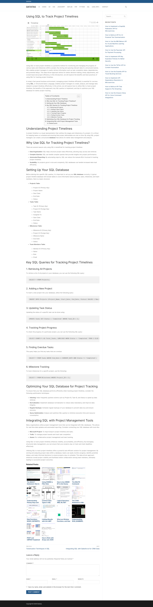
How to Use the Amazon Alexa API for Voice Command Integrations (115, 95)
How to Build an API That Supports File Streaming (113, 88)
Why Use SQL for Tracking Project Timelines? (61, 101)
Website (81, 579)
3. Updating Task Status (57, 111)
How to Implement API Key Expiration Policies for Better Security (114, 59)
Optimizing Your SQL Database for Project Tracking (63, 119)
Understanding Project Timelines (56, 99)
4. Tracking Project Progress (58, 113)
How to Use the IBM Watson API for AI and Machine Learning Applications (116, 43)
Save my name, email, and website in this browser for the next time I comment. (54, 587)
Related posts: (53, 123)
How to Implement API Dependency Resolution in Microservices (114, 80)
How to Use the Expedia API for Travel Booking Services (116, 73)
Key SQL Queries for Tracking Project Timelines (62, 105)
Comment (30, 563)
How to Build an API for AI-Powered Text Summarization (115, 36)
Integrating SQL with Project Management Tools (62, 121)
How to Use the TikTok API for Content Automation (115, 66)
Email (54, 579)
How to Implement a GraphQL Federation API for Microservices (115, 28)
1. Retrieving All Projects (56, 107)
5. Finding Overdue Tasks (57, 115)
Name (28, 579)
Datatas (31, 7)
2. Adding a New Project (57, 109)
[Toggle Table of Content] (78, 96)
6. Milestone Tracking (56, 117)
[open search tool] (126, 7)
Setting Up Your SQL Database (56, 103)
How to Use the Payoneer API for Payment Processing (115, 51)
